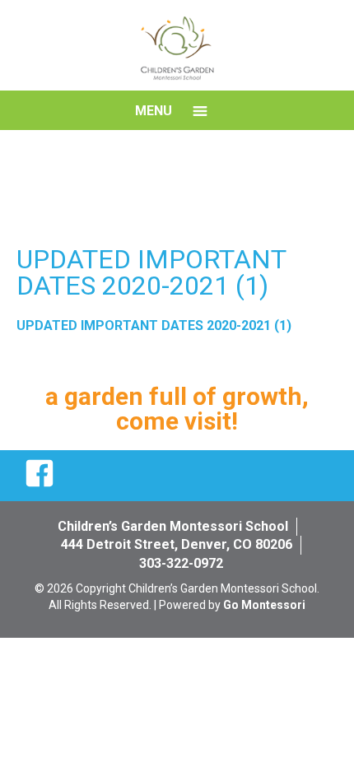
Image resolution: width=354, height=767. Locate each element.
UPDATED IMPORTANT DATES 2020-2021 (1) (153, 325)
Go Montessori (264, 604)
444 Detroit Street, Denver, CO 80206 (176, 544)
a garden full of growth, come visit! (177, 408)
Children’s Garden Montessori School (173, 526)
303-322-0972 (181, 563)
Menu (153, 111)
